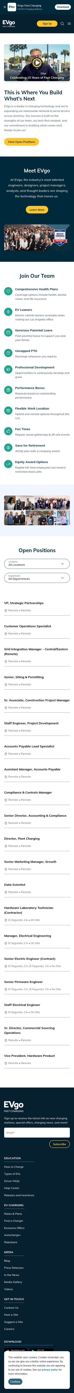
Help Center (11, 1188)
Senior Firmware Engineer (23, 982)
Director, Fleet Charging (22, 838)
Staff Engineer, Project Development (31, 723)
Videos (8, 1289)
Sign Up (47, 23)
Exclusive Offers (14, 1228)
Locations (13, 561)
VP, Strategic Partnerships (24, 603)
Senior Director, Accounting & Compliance (35, 816)
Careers (9, 1329)
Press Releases (14, 1267)
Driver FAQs (12, 1181)
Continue (15, 1381)
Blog (7, 1260)
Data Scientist (14, 885)
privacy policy (50, 1369)
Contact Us (11, 1307)
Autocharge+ (12, 1235)
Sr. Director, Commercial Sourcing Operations (29, 1030)
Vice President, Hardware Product (29, 1056)
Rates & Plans (13, 1213)
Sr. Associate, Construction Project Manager (37, 700)
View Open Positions (21, 141)
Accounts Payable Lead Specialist (29, 746)
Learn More (37, 209)
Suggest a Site (13, 1322)
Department (14, 575)
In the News (11, 1275)
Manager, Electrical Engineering (27, 936)
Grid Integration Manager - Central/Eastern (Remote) (36, 651)
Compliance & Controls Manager (28, 792)
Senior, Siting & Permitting (24, 677)
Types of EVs (12, 1173)
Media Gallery (13, 1282)
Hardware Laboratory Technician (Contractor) (28, 910)
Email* (10, 1132)
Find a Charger (13, 1220)
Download (63, 7)
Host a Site (11, 1314)
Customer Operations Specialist (27, 626)
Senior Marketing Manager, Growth (30, 862)
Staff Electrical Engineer (22, 1005)
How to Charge (14, 1166)
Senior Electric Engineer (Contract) (29, 959)
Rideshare (10, 1242)
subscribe (59, 1144)
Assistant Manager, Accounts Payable (32, 769)
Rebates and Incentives (19, 1195)
